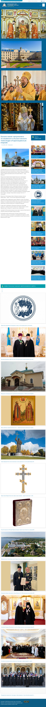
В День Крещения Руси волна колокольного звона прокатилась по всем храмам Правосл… (18, 461)
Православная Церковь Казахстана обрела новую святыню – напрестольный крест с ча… (17, 495)
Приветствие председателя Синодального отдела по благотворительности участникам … (38, 202)
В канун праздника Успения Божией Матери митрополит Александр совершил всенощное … (38, 171)
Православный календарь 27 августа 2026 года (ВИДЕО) (38, 248)
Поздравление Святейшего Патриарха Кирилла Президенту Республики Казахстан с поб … (37, 262)
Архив (43, 1)
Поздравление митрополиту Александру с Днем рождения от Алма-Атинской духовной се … (18, 695)
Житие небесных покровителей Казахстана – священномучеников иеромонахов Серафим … (17, 427)
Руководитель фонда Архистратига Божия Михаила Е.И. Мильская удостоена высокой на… (18, 593)
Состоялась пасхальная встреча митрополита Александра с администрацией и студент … (17, 661)
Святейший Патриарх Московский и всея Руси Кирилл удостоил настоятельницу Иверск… (18, 627)
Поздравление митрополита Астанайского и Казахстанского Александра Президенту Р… (37, 218)
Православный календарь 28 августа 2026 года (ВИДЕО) (38, 157)
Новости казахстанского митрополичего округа (20, 286)
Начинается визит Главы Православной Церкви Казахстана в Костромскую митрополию (17, 559)
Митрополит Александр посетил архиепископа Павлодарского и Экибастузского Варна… (17, 393)
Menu (40, 5)
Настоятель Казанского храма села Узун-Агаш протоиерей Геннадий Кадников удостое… (17, 359)
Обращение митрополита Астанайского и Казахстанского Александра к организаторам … (37, 233)
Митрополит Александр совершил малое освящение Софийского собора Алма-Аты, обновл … (38, 186)
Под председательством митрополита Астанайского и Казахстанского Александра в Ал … (38, 278)
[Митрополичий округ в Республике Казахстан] (10, 5)
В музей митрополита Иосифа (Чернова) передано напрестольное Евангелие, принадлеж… (18, 529)
